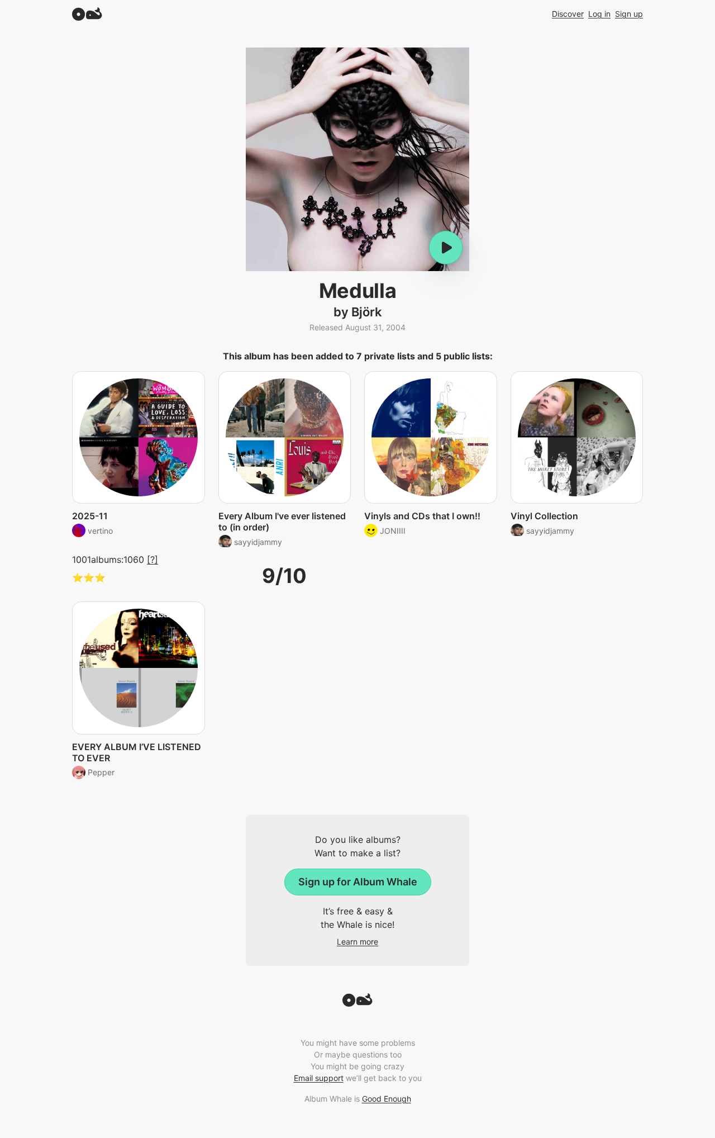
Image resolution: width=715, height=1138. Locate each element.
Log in (599, 13)
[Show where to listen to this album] (446, 247)
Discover (568, 13)
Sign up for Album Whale (357, 882)
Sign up (629, 13)
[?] (152, 559)
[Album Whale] (87, 14)
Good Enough (386, 1098)
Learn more (357, 941)
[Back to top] (357, 1003)
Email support (319, 1078)
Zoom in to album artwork (357, 159)
